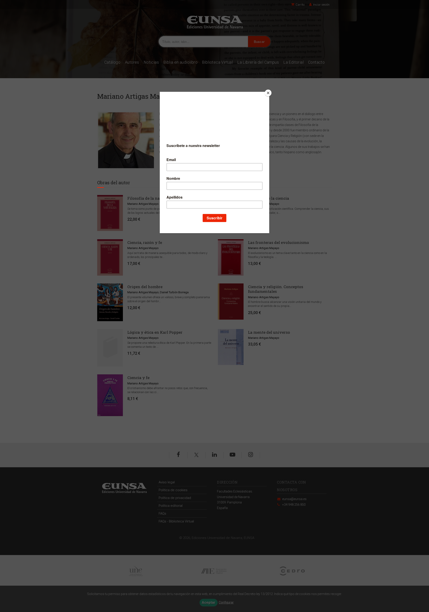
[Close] (268, 93)
